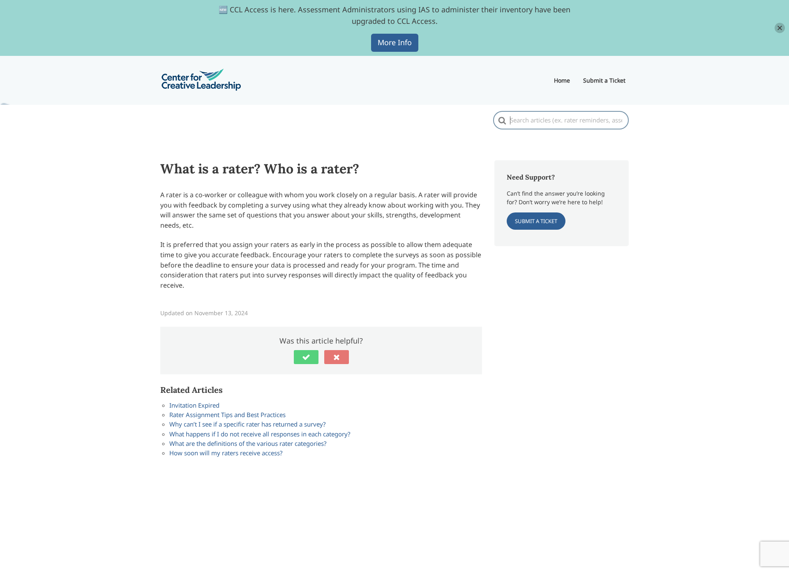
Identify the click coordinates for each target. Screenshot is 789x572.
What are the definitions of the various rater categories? (248, 443)
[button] (306, 357)
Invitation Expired (194, 405)
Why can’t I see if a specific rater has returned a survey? (247, 424)
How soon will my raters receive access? (226, 453)
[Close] (780, 28)
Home (562, 80)
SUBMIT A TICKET (536, 221)
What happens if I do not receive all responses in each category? (260, 434)
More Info (395, 42)
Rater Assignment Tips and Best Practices (227, 415)
